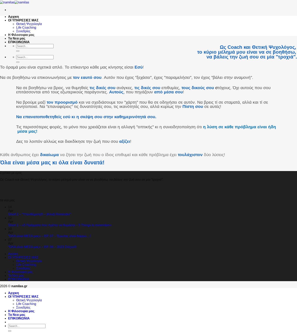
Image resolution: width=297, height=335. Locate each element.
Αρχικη (13, 16)
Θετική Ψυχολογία (29, 24)
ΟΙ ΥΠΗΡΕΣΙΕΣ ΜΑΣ (23, 20)
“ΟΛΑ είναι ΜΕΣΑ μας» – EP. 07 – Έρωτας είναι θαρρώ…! (49, 236)
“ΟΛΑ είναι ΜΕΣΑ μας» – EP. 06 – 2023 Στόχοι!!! (42, 247)
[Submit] (17, 51)
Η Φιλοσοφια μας (21, 35)
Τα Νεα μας (16, 38)
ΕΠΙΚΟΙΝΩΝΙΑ (19, 42)
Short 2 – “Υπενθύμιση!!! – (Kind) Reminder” (39, 214)
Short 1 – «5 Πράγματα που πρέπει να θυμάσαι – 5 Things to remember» (60, 225)
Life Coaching (26, 27)
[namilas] (14, 2)
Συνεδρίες (23, 31)
